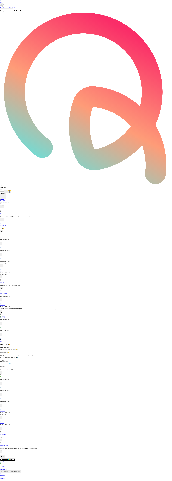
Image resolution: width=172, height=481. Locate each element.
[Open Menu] (3, 4)
